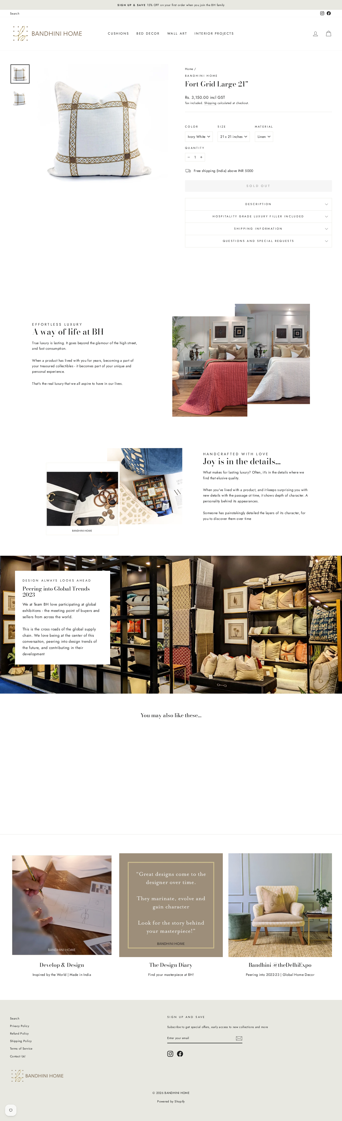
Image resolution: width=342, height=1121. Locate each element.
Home (189, 69)
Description (258, 204)
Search (14, 13)
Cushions (118, 33)
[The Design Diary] (171, 905)
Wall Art (177, 33)
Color (192, 127)
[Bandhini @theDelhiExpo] (280, 905)
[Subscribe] (239, 1038)
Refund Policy (19, 1033)
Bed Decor (147, 33)
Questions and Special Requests (258, 241)
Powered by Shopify (171, 1101)
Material (264, 127)
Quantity (195, 148)
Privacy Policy (19, 1026)
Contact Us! (18, 1056)
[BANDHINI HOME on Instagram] (170, 1054)
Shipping (210, 103)
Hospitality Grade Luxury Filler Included (258, 216)
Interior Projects (214, 33)
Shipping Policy (21, 1041)
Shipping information (258, 229)
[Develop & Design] (62, 905)
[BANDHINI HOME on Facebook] (180, 1054)
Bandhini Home (201, 76)
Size (222, 127)
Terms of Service (21, 1048)
